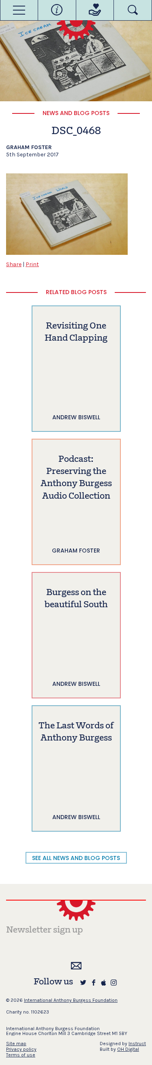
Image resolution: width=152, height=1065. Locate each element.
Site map (16, 1043)
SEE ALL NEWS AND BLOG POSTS (76, 858)
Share (13, 264)
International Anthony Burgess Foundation (71, 1000)
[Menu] (19, 10)
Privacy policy (21, 1049)
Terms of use (20, 1055)
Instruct (137, 1043)
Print (32, 264)
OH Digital (128, 1049)
